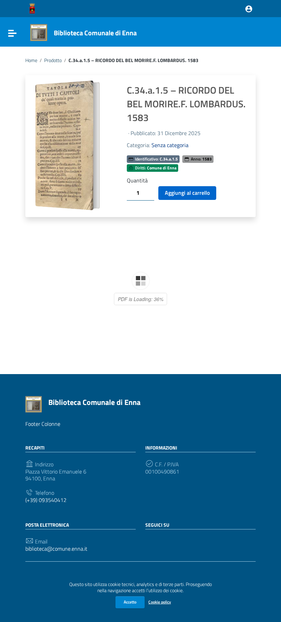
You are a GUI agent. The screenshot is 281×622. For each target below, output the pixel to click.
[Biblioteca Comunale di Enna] (38, 32)
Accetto (130, 602)
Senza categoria (169, 145)
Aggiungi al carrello (187, 193)
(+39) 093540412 (45, 500)
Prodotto (53, 60)
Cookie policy (159, 602)
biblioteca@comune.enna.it (56, 549)
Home (31, 60)
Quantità (137, 180)
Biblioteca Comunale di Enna (95, 32)
